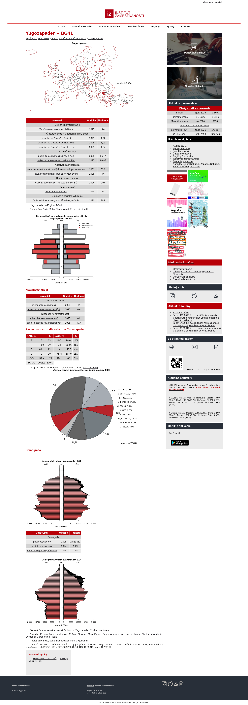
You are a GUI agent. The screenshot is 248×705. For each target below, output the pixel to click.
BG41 (59, 205)
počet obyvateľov (42, 541)
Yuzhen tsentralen (99, 630)
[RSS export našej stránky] (216, 295)
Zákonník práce (181, 312)
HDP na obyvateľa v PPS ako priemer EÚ (56, 182)
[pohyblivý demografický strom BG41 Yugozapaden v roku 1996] (61, 528)
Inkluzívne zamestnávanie (186, 159)
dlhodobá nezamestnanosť (44, 318)
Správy (170, 26)
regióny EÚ (31, 38)
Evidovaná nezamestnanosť (194, 125)
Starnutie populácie (109, 26)
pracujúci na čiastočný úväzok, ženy (56, 147)
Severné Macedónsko (89, 634)
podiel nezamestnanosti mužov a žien (56, 160)
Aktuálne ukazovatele (182, 103)
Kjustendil (83, 209)
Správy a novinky (181, 148)
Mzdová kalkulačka (82, 26)
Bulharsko (43, 38)
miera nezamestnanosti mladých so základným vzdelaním (56, 169)
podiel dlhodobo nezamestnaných (44, 323)
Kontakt (185, 26)
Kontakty (90, 686)
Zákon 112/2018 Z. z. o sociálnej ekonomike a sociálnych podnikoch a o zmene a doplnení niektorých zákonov (196, 318)
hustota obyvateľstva (42, 546)
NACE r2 (31, 336)
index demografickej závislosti (42, 550)
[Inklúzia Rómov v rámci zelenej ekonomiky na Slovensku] (198, 227)
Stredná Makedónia (152, 634)
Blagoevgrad (62, 209)
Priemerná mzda (179, 117)
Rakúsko (194, 164)
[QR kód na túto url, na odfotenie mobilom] (176, 369)
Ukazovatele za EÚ (44, 658)
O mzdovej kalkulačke (184, 277)
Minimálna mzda (179, 121)
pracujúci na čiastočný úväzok (56, 138)
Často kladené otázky (184, 279)
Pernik (73, 209)
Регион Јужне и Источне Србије (58, 634)
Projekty (155, 26)
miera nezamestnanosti (44, 305)
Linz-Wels (195, 166)
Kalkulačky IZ (180, 146)
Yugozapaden (95, 38)
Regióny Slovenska (183, 156)
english (218, 2)
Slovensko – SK (179, 130)
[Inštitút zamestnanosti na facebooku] (173, 295)
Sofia (45, 209)
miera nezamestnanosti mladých (44, 309)
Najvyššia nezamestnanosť (181, 398)
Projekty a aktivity (182, 151)
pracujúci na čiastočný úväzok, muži (56, 142)
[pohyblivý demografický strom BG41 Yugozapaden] (61, 626)
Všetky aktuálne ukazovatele (194, 108)
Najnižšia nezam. (177, 413)
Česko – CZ (179, 134)
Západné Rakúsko (209, 164)
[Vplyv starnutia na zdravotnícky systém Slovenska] (177, 256)
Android (176, 433)
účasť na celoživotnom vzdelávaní (56, 129)
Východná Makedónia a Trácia (41, 637)
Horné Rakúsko (181, 166)
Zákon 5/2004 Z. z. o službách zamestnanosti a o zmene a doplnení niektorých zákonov (196, 324)
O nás (61, 26)
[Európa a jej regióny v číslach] (198, 198)
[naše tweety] (194, 295)
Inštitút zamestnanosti (125, 702)
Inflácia (179, 112)
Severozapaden (111, 634)
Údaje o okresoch (182, 153)
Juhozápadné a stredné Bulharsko (68, 38)
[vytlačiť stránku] (172, 347)
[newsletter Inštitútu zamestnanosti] (217, 347)
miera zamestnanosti (56, 191)
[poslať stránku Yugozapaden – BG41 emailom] (194, 347)
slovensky (208, 2)
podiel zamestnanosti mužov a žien (56, 156)
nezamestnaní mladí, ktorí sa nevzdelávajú (56, 174)
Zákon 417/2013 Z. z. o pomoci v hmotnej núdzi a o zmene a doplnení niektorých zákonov (197, 329)
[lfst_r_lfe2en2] (90, 367)
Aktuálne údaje (135, 26)
